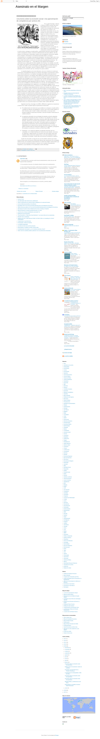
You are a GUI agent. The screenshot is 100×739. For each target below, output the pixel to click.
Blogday (65, 484)
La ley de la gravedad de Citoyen (71, 592)
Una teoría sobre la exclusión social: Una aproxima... (72, 664)
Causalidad (66, 414)
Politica (65, 470)
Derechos (66, 502)
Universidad (66, 555)
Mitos (65, 465)
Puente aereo (66, 622)
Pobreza (65, 387)
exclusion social (29, 150)
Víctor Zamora (67, 275)
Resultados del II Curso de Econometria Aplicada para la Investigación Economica (35, 205)
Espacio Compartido (68, 224)
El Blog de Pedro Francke (69, 604)
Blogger (57, 735)
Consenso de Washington (69, 497)
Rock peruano (67, 547)
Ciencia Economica (68, 374)
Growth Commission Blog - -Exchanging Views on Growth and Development (71, 197)
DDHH (65, 417)
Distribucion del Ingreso (69, 397)
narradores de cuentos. (69, 564)
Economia (66, 390)
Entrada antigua (55, 191)
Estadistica (66, 437)
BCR (65, 483)
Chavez (65, 448)
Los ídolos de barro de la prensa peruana (26, 225)
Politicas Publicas (67, 537)
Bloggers (66, 411)
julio (66, 656)
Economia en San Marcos (69, 585)
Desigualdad (23, 150)
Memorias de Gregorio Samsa (70, 265)
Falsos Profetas (67, 400)
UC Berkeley (66, 430)
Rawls (65, 473)
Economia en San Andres (69, 583)
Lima (65, 529)
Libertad (65, 526)
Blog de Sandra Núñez (68, 594)
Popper (65, 440)
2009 (65, 646)
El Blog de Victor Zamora (69, 605)
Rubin (65, 548)
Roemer (65, 475)
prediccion (66, 566)
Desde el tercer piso (68, 633)
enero (66, 688)
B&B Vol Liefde (67, 199)
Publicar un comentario (23, 188)
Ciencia (65, 433)
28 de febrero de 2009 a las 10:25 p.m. (28, 185)
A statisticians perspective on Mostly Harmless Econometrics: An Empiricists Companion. (71, 336)
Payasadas (66, 468)
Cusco (65, 500)
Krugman (66, 521)
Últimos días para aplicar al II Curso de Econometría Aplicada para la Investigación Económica (38, 207)
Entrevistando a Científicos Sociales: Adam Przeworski (72, 685)
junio (66, 658)
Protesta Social (67, 472)
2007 (65, 692)
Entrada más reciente (21, 191)
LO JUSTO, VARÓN (68, 356)
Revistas (65, 408)
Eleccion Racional (67, 457)
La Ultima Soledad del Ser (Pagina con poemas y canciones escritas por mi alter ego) (72, 97)
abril (66, 660)
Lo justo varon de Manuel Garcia (71, 611)
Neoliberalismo (67, 406)
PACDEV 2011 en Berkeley (23, 216)
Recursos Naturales (68, 545)
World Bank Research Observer (70, 563)
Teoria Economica (67, 478)
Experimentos (67, 510)
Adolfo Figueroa (67, 443)
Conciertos (66, 494)
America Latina (67, 445)
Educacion (66, 398)
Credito (65, 499)
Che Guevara (66, 489)
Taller (65, 550)
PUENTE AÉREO (68, 252)
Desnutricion (66, 504)
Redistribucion (67, 441)
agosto (66, 655)
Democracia (66, 419)
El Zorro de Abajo (68, 352)
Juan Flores (22, 158)
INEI (64, 384)
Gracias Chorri (21, 199)
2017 (65, 638)
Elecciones (66, 459)
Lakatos (65, 523)
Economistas (66, 371)
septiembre (67, 653)
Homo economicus (68, 155)
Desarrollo (66, 382)
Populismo (66, 539)
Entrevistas (66, 462)
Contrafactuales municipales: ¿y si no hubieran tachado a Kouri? (31, 229)
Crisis (65, 416)
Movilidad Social (67, 467)
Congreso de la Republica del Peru (71, 576)
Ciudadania (66, 491)
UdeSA (65, 553)
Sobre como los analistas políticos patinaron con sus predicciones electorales (34, 230)
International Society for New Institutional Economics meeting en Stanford (33, 208)
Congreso (66, 496)
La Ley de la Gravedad (69, 345)
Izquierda (66, 373)
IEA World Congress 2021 (69, 216)
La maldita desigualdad (23, 224)
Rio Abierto (66, 587)
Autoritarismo (66, 481)
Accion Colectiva (67, 480)
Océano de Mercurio (68, 288)
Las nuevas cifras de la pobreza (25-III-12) (72, 315)
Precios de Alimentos (68, 540)
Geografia (66, 427)
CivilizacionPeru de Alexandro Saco (71, 607)
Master (65, 531)
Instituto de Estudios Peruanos (70, 573)
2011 (65, 642)
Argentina (66, 393)
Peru (34, 150)
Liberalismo (66, 524)
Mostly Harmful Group (69, 334)
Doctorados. (66, 507)
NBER (65, 532)
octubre (66, 651)
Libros (65, 528)
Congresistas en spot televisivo (24, 221)
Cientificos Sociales (68, 389)
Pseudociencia (67, 401)
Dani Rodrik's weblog (69, 215)
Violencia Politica (67, 378)
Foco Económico (68, 174)
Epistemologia (67, 425)
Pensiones (66, 534)
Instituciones (66, 438)
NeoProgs (66, 164)
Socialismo (66, 381)
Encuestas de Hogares (68, 461)
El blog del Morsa (67, 625)
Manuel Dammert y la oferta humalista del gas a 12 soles (30, 210)
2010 (65, 644)
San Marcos (66, 409)
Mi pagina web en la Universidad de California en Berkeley (71, 94)
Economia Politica (67, 424)
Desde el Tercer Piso (68, 241)
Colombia (66, 492)
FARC (65, 512)
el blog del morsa (68, 349)
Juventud (66, 464)
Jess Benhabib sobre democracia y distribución (28, 200)
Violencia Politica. (67, 559)
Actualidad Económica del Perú (71, 300)
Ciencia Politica (67, 376)
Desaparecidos (67, 422)
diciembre (67, 647)
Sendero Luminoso (68, 476)
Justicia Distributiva (68, 379)
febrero (66, 662)
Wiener (65, 561)
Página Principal (39, 191)
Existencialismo (67, 508)
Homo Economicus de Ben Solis (70, 627)
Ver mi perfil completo (67, 43)
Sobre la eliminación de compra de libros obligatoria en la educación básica (34, 202)
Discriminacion (67, 505)
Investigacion (66, 520)
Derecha (65, 453)
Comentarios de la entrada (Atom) (30, 193)
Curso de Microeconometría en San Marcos (27, 204)
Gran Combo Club (67, 617)
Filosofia (65, 513)
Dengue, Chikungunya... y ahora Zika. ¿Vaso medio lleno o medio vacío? (75, 277)
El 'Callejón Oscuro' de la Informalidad (71, 266)
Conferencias (66, 449)
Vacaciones (66, 556)
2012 (65, 640)
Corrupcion (66, 435)
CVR (65, 488)
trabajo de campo (67, 567)
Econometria (66, 368)
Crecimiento (66, 451)
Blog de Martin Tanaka (68, 620)
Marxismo (66, 385)
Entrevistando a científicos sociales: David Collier (28, 227)
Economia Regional (68, 456)
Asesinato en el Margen (32, 6)
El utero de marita (67, 631)
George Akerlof (67, 518)
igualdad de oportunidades (69, 403)
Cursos (65, 370)
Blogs (65, 413)
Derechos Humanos (68, 421)
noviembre (67, 649)
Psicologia (66, 542)
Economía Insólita (68, 324)
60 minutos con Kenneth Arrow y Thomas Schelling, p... (72, 670)
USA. (65, 551)
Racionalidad (66, 544)
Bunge (65, 486)
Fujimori (65, 515)
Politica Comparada (68, 536)
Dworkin (65, 454)
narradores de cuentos (68, 365)
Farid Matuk (66, 314)
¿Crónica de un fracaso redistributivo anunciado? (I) (29, 212)
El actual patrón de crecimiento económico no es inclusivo (76, 303)
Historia (65, 405)
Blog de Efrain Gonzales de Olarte (71, 623)
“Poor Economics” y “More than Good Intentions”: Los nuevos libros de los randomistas (36, 215)
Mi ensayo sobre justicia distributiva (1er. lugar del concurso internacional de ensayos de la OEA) (72, 107)
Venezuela (66, 558)
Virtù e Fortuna (67, 202)
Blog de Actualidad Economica (70, 619)
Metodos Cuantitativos (68, 392)
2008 (65, 690)
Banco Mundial (67, 395)
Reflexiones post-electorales (24, 213)
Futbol (65, 516)
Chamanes (66, 446)
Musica (65, 429)
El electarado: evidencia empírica (25, 222)
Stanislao (66, 41)
